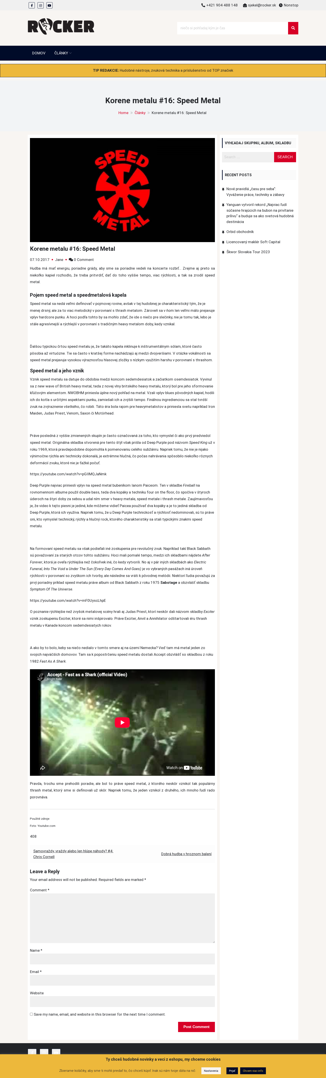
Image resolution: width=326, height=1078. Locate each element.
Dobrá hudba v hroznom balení (186, 854)
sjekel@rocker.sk (262, 5)
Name (36, 950)
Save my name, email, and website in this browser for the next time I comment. (100, 1014)
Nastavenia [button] (211, 1070)
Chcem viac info (253, 1070)
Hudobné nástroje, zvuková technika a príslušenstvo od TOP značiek (176, 70)
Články (61, 53)
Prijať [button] (232, 1070)
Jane (59, 259)
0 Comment (84, 259)
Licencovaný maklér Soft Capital (253, 242)
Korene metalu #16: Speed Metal (72, 248)
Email (36, 971)
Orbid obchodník (240, 231)
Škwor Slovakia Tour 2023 (248, 252)
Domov (38, 53)
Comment (39, 890)
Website (37, 993)
